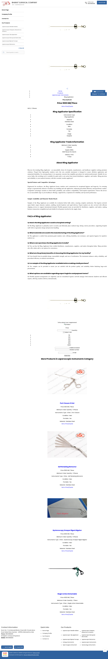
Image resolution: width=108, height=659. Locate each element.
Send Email (102, 2)
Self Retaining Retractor (67, 467)
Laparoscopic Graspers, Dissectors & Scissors (11, 30)
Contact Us (5, 18)
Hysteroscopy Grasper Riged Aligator (67, 530)
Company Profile (7, 14)
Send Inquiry (100, 92)
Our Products (6, 23)
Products (60, 93)
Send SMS (20, 647)
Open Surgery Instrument (70, 645)
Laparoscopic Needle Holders (10, 26)
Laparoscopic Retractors (8, 44)
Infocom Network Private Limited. (31, 655)
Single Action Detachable (67, 594)
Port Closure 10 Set (67, 403)
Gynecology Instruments (88, 645)
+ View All (21, 48)
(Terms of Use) (36, 652)
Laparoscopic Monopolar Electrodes (11, 37)
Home (60, 91)
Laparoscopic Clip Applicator (9, 34)
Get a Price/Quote (67, 106)
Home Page (5, 10)
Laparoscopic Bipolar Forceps (10, 41)
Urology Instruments (68, 642)
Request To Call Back (98, 94)
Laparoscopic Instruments (60, 95)
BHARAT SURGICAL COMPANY (24, 3)
